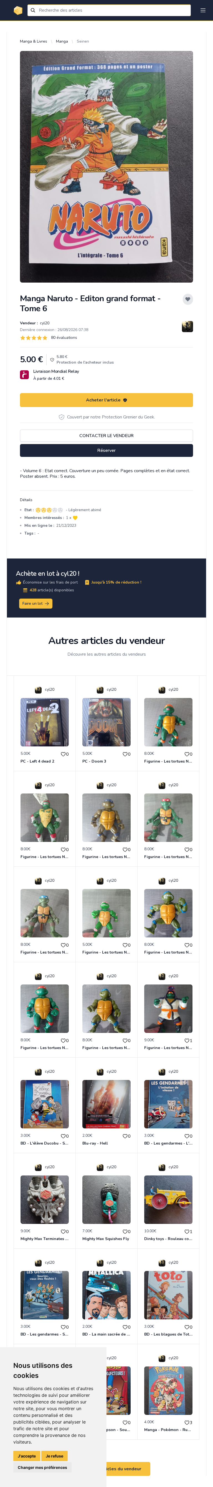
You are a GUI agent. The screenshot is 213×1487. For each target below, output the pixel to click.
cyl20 (44, 323)
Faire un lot (32, 603)
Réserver (106, 450)
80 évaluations (64, 337)
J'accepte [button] (27, 1456)
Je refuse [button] (54, 1456)
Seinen (83, 41)
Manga (62, 41)
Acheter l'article (103, 400)
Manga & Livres (33, 41)
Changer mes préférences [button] (42, 1467)
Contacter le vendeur (106, 436)
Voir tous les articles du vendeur (106, 1469)
